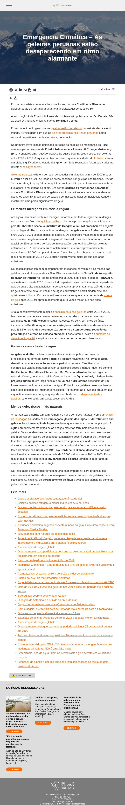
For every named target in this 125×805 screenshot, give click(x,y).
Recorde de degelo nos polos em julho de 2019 (46, 560)
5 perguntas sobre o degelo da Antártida (42, 595)
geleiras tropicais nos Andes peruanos (75, 132)
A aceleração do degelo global (36, 547)
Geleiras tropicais (22, 174)
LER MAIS (14, 731)
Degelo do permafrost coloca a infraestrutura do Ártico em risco (56, 604)
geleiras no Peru (51, 221)
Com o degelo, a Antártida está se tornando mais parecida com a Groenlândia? (65, 609)
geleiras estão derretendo (66, 128)
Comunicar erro (22, 675)
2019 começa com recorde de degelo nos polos (46, 533)
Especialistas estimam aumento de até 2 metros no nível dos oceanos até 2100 (66, 582)
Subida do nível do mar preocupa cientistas (44, 578)
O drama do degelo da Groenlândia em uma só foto (49, 613)
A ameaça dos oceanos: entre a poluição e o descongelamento (56, 573)
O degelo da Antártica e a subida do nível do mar (47, 600)
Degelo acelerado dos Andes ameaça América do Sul (50, 498)
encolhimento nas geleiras (70, 311)
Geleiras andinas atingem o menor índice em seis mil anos (53, 503)
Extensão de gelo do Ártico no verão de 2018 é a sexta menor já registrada (63, 617)
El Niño (98, 158)
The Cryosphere (30, 166)
